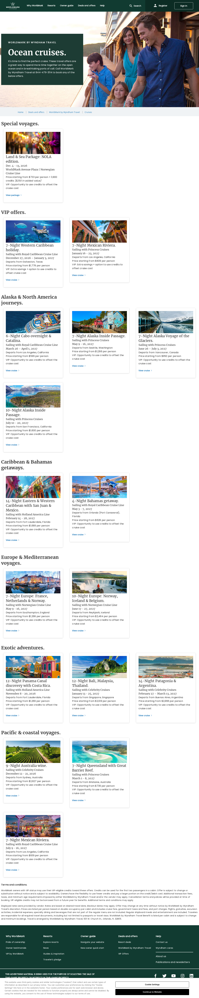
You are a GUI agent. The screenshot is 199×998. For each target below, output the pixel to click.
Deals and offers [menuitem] (86, 5)
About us (161, 956)
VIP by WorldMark (15, 953)
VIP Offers (123, 953)
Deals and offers (36, 112)
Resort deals (124, 942)
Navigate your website (92, 942)
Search (137, 5)
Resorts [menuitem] (51, 5)
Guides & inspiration (53, 953)
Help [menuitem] (102, 5)
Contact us (162, 942)
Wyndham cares (164, 947)
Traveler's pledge (52, 959)
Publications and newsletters (173, 962)
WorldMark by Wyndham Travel (64, 112)
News (46, 947)
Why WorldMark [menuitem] (35, 5)
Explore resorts (51, 942)
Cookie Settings (152, 984)
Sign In (183, 5)
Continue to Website (152, 992)
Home (20, 112)
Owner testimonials (16, 947)
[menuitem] (13, 5)
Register (162, 5)
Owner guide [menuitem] (66, 5)
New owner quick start (92, 947)
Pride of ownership (15, 942)
